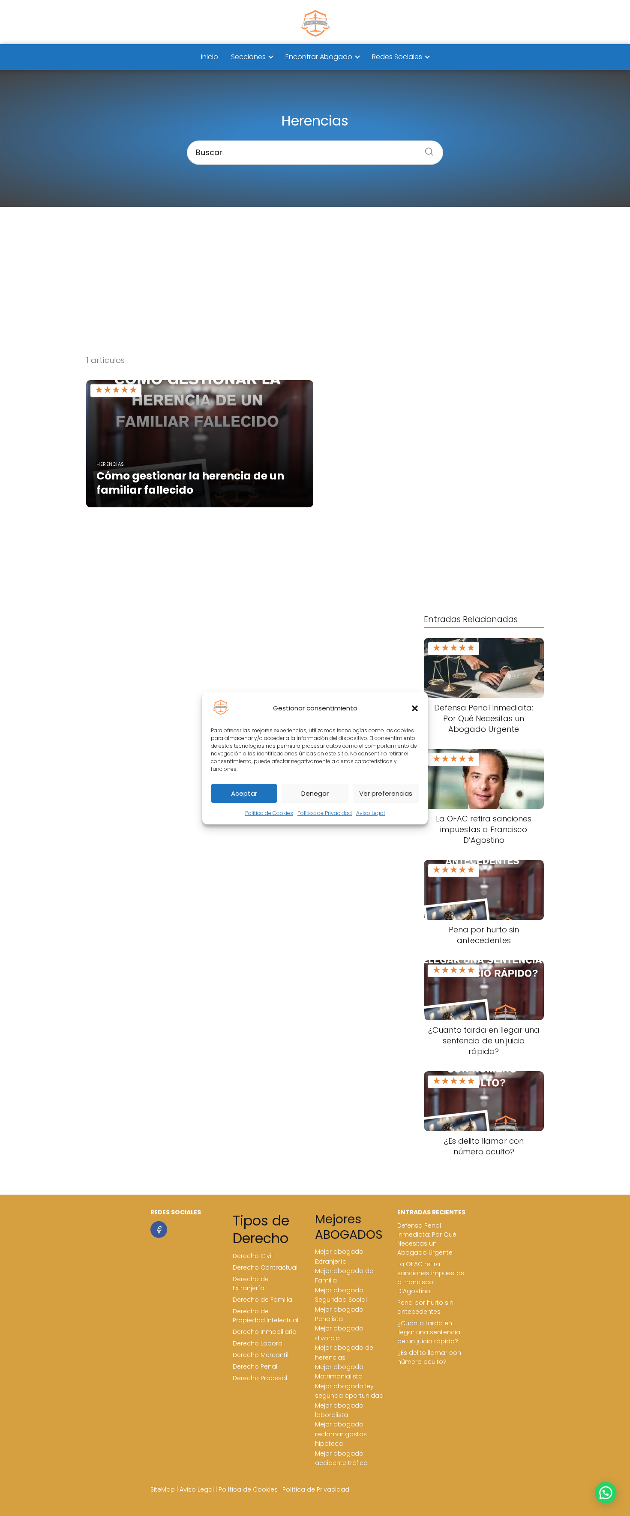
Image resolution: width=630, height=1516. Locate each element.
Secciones (248, 57)
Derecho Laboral (258, 1343)
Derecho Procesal (260, 1378)
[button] (415, 708)
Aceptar (244, 793)
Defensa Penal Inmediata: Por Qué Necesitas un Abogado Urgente (426, 1239)
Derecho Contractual (265, 1267)
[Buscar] (426, 149)
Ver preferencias (385, 793)
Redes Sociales (397, 57)
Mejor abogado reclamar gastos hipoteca (341, 1434)
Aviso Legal (370, 813)
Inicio (209, 57)
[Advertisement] (315, 281)
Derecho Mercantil (260, 1355)
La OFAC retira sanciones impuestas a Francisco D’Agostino (430, 1277)
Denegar (315, 793)
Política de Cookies (269, 813)
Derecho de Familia (262, 1299)
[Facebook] (158, 1229)
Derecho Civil (253, 1256)
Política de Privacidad (324, 813)
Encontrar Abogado (318, 57)
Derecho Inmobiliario (265, 1331)
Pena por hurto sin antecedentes (425, 1307)
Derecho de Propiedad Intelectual (265, 1315)
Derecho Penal (255, 1366)
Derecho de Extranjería (251, 1283)
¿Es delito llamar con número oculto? (429, 1357)
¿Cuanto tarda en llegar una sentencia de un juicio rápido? (428, 1332)
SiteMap (162, 1489)
